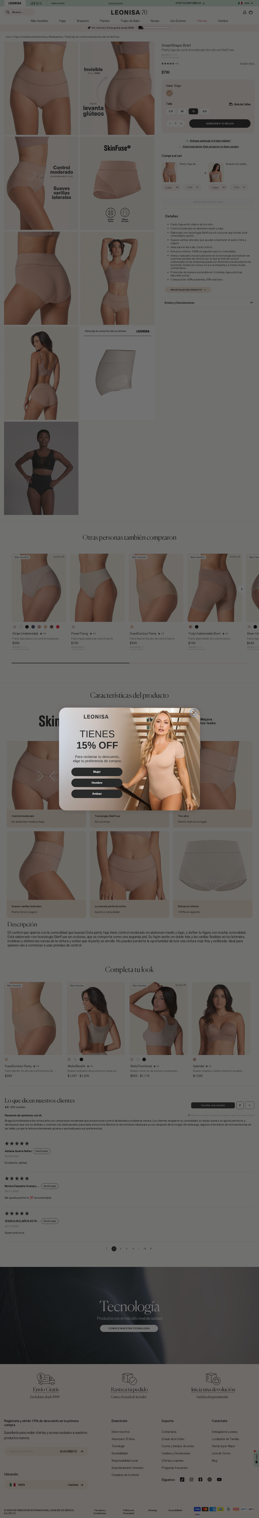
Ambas (97, 793)
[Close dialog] (193, 712)
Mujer (97, 771)
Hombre (97, 782)
